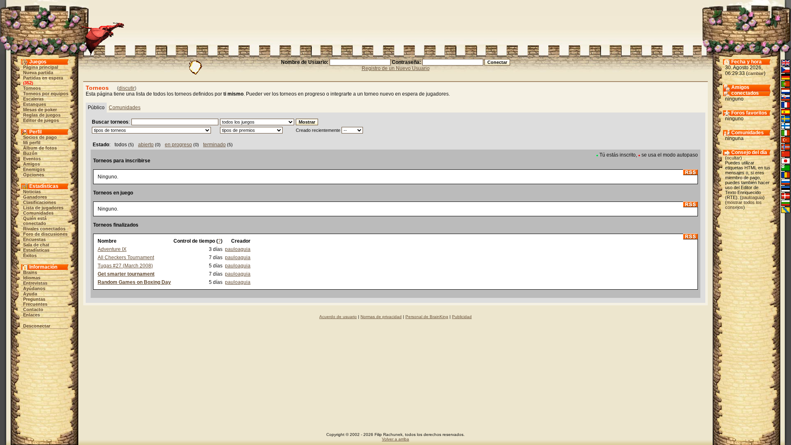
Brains (30, 272)
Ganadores (35, 196)
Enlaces (31, 314)
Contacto (33, 309)
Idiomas (31, 277)
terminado (214, 145)
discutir (127, 88)
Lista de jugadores (43, 207)
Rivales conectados (44, 228)
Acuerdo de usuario (338, 316)
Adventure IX (112, 249)
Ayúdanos (34, 288)
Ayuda (30, 293)
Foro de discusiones (45, 234)
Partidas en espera (43, 77)
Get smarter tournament (126, 274)
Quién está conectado (35, 221)
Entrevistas (35, 283)
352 (28, 82)
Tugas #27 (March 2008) (125, 266)
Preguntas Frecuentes (35, 302)
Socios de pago (40, 137)
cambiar (756, 73)
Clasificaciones (39, 202)
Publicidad (462, 316)
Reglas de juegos (42, 114)
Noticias (32, 191)
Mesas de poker (40, 109)
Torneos (32, 88)
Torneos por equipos (45, 93)
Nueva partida (38, 72)
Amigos (31, 164)
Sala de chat (36, 244)
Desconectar (36, 325)
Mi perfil (31, 142)
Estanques (34, 104)
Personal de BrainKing (426, 316)
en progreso (178, 145)
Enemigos (34, 169)
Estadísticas (36, 250)
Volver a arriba (395, 439)
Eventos (32, 158)
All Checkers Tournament (126, 257)
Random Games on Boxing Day (134, 282)
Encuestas (34, 239)
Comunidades (38, 213)
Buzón (30, 153)
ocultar (733, 157)
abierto (146, 145)
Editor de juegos (41, 120)
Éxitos (30, 255)
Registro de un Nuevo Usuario (396, 68)
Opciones (33, 174)
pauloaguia (237, 249)
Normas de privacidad (381, 316)
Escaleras (33, 98)
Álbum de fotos (40, 147)
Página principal (40, 67)
